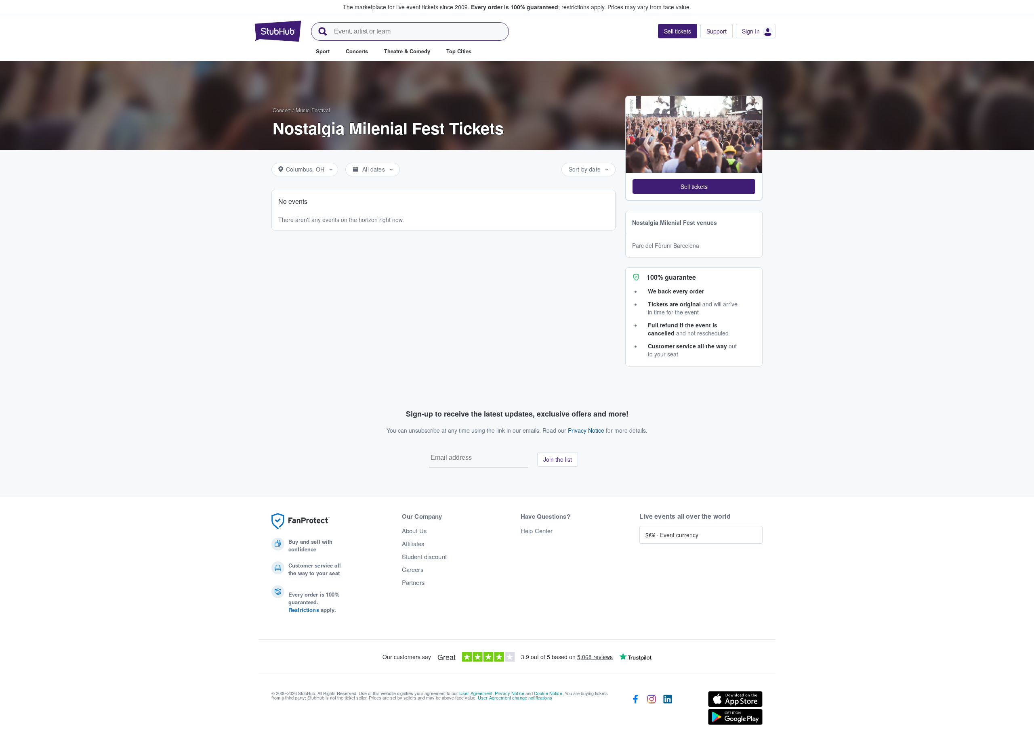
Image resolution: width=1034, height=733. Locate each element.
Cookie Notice (548, 693)
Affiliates (413, 543)
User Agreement (475, 693)
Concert (282, 110)
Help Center (537, 531)
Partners (413, 582)
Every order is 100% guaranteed (538, 7)
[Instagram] (651, 709)
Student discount (424, 556)
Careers (413, 569)
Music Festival (313, 110)
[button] (694, 186)
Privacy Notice (586, 430)
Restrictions (303, 610)
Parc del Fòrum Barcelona (665, 245)
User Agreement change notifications (515, 697)
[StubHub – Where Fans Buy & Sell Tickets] (277, 31)
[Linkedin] (668, 709)
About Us (414, 531)
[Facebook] (635, 709)
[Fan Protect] (300, 521)
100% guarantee (671, 277)
